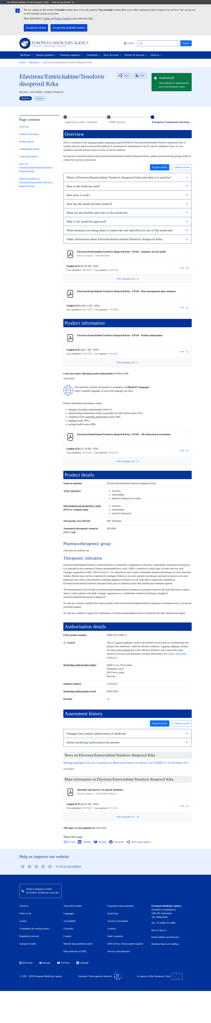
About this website (72, 906)
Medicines (34, 62)
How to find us (158, 930)
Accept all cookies (36, 27)
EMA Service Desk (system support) (125, 943)
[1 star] (22, 866)
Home (22, 62)
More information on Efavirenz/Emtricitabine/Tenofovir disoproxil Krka (36, 182)
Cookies (46, 18)
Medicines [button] (25, 55)
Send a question (115, 936)
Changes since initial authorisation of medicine (96, 733)
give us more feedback (70, 866)
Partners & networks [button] (134, 55)
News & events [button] (111, 55)
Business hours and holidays (165, 944)
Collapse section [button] (182, 167)
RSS (142, 75)
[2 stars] (26, 866)
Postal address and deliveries (165, 937)
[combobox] (158, 43)
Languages (68, 913)
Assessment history (28, 156)
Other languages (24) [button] (125, 362)
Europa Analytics (63, 18)
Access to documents (117, 921)
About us (23, 906)
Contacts (111, 928)
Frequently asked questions (120, 906)
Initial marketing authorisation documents (93, 742)
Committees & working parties (34, 928)
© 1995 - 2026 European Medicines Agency (41, 976)
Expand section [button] (159, 167)
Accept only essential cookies (69, 27)
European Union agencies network (95, 976)
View (182, 268)
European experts (27, 943)
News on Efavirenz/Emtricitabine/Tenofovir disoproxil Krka (36, 168)
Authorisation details (29, 149)
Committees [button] (92, 55)
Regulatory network (29, 936)
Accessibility (69, 921)
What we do (25, 913)
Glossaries (68, 928)
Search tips (112, 913)
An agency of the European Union (153, 976)
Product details (26, 141)
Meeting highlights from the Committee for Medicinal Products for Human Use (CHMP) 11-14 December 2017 (126, 762)
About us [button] (154, 55)
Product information (29, 134)
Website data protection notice (78, 943)
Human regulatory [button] (45, 55)
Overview (24, 126)
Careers (23, 921)
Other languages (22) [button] (125, 279)
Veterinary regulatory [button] (70, 55)
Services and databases (118, 951)
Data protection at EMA (75, 951)
